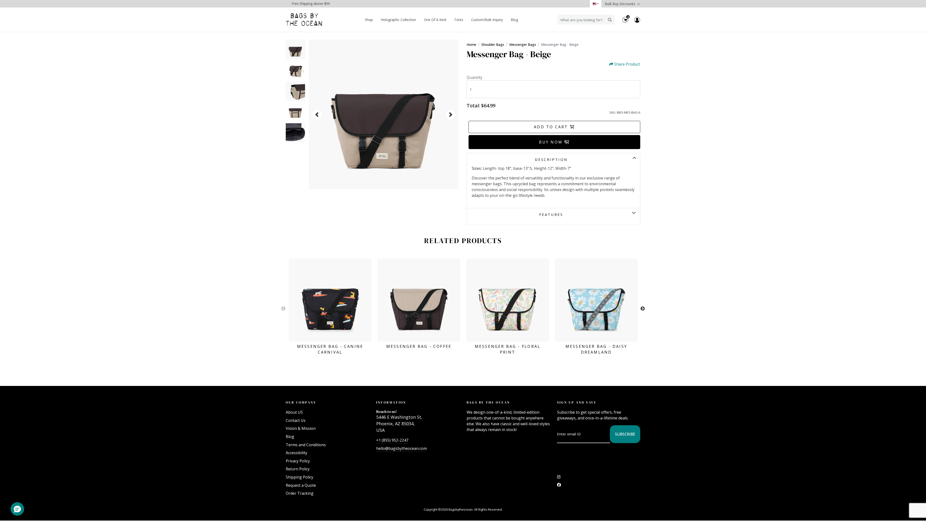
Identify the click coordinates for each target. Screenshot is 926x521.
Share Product (627, 64)
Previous (283, 308)
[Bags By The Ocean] (304, 19)
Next (642, 308)
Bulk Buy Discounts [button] (620, 3)
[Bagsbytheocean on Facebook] (559, 486)
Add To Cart (552, 127)
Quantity (474, 77)
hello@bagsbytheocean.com (401, 448)
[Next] (451, 114)
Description (551, 159)
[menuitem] (369, 19)
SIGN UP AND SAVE (577, 402)
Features (551, 214)
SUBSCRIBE (625, 434)
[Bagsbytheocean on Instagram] (558, 478)
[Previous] (317, 114)
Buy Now (552, 142)
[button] (17, 509)
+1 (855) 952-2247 (392, 440)
